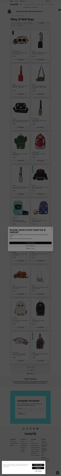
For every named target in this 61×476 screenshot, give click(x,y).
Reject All (38, 468)
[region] (23, 467)
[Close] (44, 462)
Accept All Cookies (38, 465)
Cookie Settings (38, 471)
